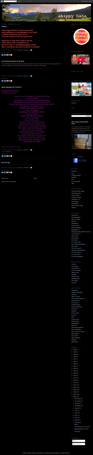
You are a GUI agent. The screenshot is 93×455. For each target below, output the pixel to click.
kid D (72, 317)
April (76, 417)
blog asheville (75, 333)
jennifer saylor (75, 319)
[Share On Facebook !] (4, 54)
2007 (74, 394)
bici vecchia (74, 335)
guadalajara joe (75, 229)
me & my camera (76, 252)
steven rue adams (76, 270)
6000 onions (74, 342)
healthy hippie (75, 321)
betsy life (73, 221)
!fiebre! (4, 26)
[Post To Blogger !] (7, 54)
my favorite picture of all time (13, 61)
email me (73, 103)
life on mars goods (76, 248)
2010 (74, 387)
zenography (74, 290)
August (77, 408)
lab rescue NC (75, 313)
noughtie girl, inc (75, 199)
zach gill (73, 264)
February (77, 422)
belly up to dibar (75, 219)
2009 (74, 389)
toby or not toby (75, 296)
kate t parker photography (78, 244)
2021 (74, 361)
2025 (74, 352)
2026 (74, 349)
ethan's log (74, 325)
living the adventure (76, 307)
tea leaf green (75, 268)
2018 (74, 368)
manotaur (73, 274)
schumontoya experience (78, 298)
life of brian (74, 309)
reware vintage (75, 195)
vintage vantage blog (76, 292)
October (77, 403)
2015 (74, 375)
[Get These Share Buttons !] (9, 54)
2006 (74, 396)
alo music (74, 282)
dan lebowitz (74, 280)
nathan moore (75, 272)
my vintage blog (75, 181)
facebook (73, 177)
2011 (74, 385)
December (78, 398)
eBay (72, 183)
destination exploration (77, 327)
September (78, 405)
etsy (72, 173)
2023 (74, 356)
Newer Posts (5, 178)
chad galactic (74, 223)
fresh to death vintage (77, 205)
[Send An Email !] (11, 54)
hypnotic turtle (75, 276)
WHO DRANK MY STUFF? (12, 87)
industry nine (74, 236)
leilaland (73, 311)
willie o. (9, 151)
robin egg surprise (76, 193)
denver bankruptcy (76, 227)
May (76, 415)
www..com (80, 156)
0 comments (25, 50)
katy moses (74, 246)
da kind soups (75, 225)
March (76, 420)
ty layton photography (77, 256)
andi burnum (74, 215)
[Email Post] (31, 50)
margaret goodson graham (78, 250)
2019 (74, 366)
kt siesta (73, 315)
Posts (75, 441)
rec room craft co (75, 254)
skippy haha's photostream (82, 160)
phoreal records (75, 300)
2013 (74, 380)
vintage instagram (76, 175)
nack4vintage (74, 201)
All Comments (77, 444)
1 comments (25, 149)
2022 (74, 359)
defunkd (73, 207)
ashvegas (74, 339)
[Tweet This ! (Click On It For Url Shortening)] (2, 54)
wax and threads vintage (77, 191)
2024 (74, 354)
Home (35, 178)
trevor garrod (74, 266)
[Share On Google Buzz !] (6, 54)
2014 (74, 378)
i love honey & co (76, 233)
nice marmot (74, 302)
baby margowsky (75, 337)
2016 (74, 373)
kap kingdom (74, 203)
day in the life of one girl (77, 331)
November (78, 401)
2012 (74, 382)
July (76, 410)
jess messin (74, 240)
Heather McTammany (52, 453)
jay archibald (74, 238)
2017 (74, 370)
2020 (74, 363)
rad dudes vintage (76, 197)
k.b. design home (76, 242)
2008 (74, 392)
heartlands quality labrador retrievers (81, 231)
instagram (74, 171)
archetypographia (75, 217)
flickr (72, 179)
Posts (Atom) (12, 181)
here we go (6, 162)
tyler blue (73, 294)
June (76, 413)
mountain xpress (75, 304)
